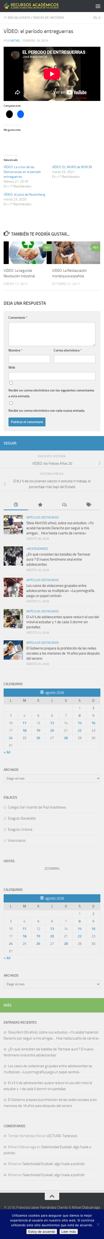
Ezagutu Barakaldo (22, 818)
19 (38, 730)
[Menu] (98, 6)
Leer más (68, 1231)
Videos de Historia (48, 18)
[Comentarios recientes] (64, 505)
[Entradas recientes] (16, 505)
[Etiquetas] (88, 505)
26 (38, 738)
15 (80, 723)
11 (24, 723)
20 (52, 730)
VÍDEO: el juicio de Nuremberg (24, 194)
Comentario (17, 318)
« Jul (7, 752)
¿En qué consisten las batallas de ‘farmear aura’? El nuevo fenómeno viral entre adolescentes (58, 559)
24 (11, 738)
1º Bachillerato (17, 18)
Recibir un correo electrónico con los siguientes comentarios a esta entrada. (51, 393)
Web (11, 367)
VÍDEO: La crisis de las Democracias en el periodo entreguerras (22, 172)
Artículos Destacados (42, 517)
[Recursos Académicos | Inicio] (40, 6)
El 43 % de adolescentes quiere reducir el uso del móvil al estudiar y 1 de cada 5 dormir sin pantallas (62, 622)
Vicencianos (17, 840)
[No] (98, 1224)
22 (80, 730)
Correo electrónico (68, 350)
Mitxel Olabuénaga (86, 1207)
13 (52, 723)
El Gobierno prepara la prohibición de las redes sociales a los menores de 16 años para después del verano (63, 653)
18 (24, 730)
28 (66, 738)
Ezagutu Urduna (20, 829)
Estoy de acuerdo (41, 1231)
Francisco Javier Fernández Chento (42, 1207)
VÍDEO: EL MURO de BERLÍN (72, 167)
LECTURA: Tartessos (62, 1136)
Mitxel (15, 40)
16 (93, 723)
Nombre (15, 350)
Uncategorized (37, 548)
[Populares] (40, 505)
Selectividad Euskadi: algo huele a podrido (54, 1164)
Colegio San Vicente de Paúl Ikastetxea (37, 807)
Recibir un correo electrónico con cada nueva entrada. (46, 411)
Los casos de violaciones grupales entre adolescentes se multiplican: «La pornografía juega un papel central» (60, 590)
